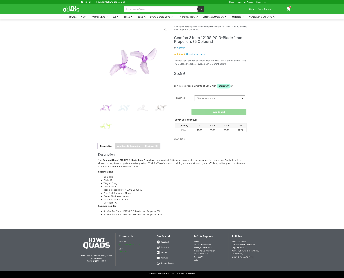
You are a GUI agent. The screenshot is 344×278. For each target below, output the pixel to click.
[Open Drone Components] (172, 16)
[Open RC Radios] (243, 16)
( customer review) (196, 54)
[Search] (201, 9)
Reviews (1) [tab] (151, 146)
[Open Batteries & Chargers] (225, 16)
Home (177, 26)
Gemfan (181, 47)
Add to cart (219, 112)
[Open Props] (145, 16)
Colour (180, 98)
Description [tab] (106, 146)
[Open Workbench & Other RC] (274, 16)
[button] (165, 29)
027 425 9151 (124, 251)
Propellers (186, 26)
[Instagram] (86, 2)
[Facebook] (82, 2)
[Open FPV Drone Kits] (107, 16)
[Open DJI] (118, 16)
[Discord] (90, 2)
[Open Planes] (131, 16)
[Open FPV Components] (197, 16)
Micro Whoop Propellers (203, 26)
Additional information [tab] (129, 146)
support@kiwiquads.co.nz (130, 244)
